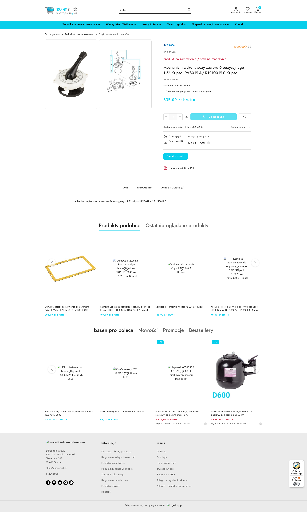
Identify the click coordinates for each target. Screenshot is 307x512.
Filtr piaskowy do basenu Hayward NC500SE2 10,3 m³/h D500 (69, 413)
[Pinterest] (71, 482)
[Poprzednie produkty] (52, 263)
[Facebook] (48, 482)
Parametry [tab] (145, 188)
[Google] (65, 482)
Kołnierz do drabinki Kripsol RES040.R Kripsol (179, 307)
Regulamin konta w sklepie (117, 469)
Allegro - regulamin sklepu (172, 480)
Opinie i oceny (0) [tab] (172, 188)
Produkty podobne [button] (119, 225)
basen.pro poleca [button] (113, 330)
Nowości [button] (148, 330)
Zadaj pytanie (175, 156)
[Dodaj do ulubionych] (245, 116)
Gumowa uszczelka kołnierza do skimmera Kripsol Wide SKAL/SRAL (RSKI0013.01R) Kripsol (67, 308)
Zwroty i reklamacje (112, 475)
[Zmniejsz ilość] (166, 116)
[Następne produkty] (255, 263)
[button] (71, 74)
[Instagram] (54, 482)
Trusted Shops (165, 469)
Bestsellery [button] (201, 330)
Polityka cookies (110, 486)
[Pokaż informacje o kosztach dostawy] (209, 143)
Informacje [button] (108, 443)
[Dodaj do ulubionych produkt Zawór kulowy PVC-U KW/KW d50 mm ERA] (148, 342)
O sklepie (162, 457)
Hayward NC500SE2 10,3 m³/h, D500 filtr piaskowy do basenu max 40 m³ (177, 413)
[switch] (296, 484)
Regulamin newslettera (114, 480)
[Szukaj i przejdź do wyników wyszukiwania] (189, 10)
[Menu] (302, 462)
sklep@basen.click (56, 468)
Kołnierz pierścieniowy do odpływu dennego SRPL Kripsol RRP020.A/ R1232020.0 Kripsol (234, 308)
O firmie (161, 451)
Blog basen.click (166, 463)
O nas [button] (161, 443)
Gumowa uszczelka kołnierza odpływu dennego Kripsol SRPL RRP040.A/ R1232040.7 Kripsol (125, 308)
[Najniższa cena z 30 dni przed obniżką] (205, 423)
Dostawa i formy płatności (116, 451)
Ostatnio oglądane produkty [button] (177, 225)
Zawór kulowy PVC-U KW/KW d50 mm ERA (123, 411)
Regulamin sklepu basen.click (118, 457)
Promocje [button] (173, 330)
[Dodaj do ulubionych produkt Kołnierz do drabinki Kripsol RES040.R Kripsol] (203, 238)
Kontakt (105, 492)
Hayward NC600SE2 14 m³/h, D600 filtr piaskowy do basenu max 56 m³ (231, 413)
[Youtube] (60, 482)
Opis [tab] (126, 188)
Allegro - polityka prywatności (174, 486)
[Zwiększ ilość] (180, 116)
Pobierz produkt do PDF (182, 168)
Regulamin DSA (166, 475)
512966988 (52, 474)
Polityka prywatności (113, 463)
